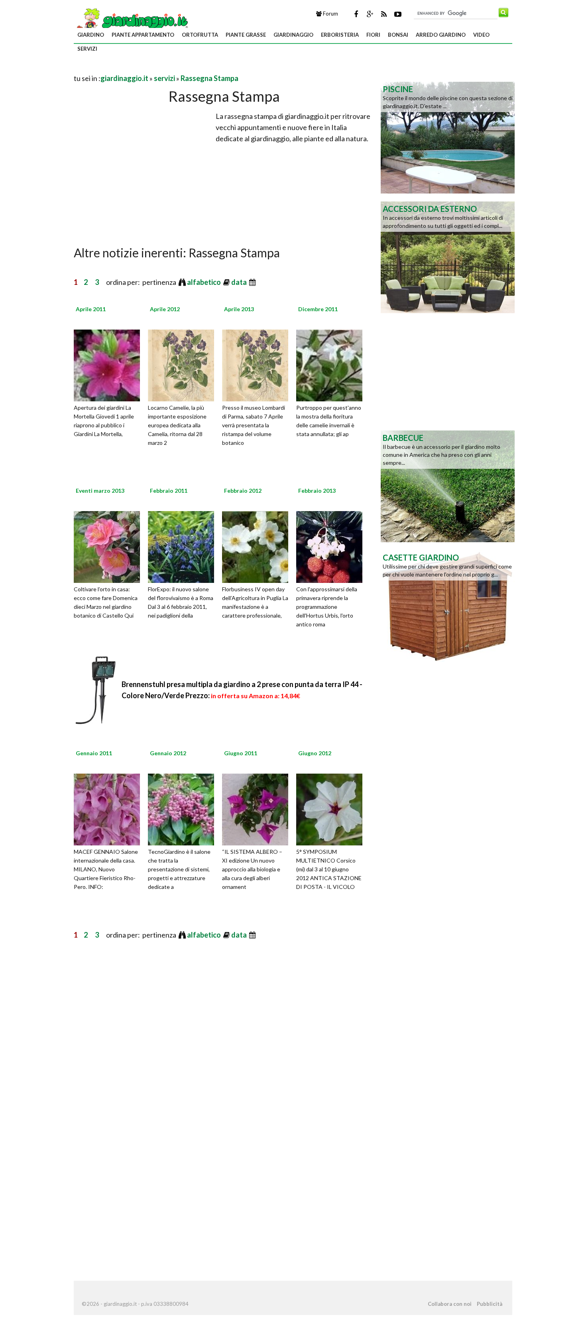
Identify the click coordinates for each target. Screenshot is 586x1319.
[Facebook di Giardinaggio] (356, 14)
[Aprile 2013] (258, 364)
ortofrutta (200, 35)
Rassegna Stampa (209, 78)
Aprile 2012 (165, 309)
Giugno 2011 (240, 753)
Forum (330, 13)
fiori (373, 35)
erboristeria (340, 35)
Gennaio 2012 (168, 753)
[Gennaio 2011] (110, 808)
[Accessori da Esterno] (448, 256)
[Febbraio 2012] (258, 545)
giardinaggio (293, 35)
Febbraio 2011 (168, 490)
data (239, 282)
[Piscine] (448, 136)
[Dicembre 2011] (332, 364)
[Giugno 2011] (258, 808)
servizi (87, 48)
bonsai (398, 35)
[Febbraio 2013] (332, 545)
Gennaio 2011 (94, 753)
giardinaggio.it (124, 78)
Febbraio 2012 (243, 490)
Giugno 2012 (314, 753)
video (481, 35)
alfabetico (204, 282)
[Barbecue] (448, 485)
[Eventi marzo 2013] (110, 545)
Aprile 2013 (239, 309)
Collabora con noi (450, 1304)
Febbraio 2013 (317, 490)
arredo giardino (441, 35)
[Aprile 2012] (184, 364)
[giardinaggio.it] (132, 20)
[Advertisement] (167, 68)
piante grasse (246, 35)
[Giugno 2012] (332, 808)
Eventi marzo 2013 (100, 490)
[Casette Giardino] (448, 605)
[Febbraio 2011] (184, 545)
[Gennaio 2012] (184, 808)
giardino (90, 35)
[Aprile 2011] (110, 364)
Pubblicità (489, 1304)
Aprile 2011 (91, 309)
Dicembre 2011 (318, 309)
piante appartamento (143, 35)
